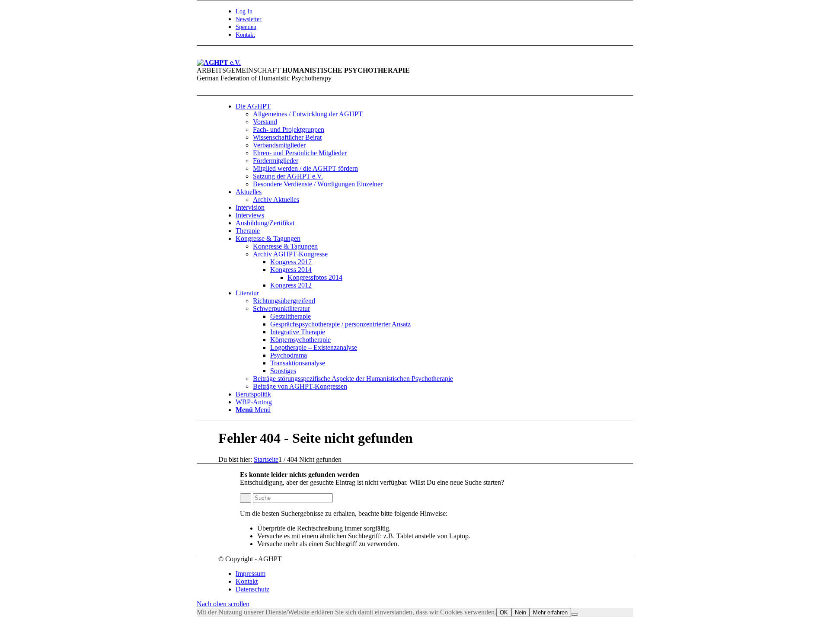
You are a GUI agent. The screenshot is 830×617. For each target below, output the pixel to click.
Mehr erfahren (550, 612)
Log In (244, 11)
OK (504, 612)
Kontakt (245, 35)
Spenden (246, 27)
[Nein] (574, 614)
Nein (520, 612)
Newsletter (249, 19)
